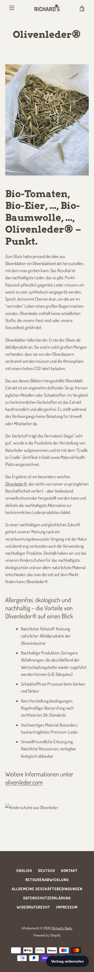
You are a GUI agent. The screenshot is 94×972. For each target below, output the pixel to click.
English (24, 870)
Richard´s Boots (62, 928)
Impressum (67, 907)
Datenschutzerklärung (47, 897)
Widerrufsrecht (33, 907)
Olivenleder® (16, 484)
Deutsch (46, 870)
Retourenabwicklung (47, 879)
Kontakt (69, 870)
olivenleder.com (24, 782)
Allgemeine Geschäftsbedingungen (47, 888)
